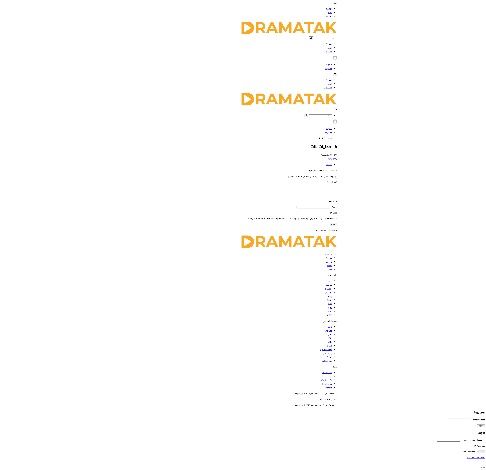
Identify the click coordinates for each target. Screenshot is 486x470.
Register (328, 68)
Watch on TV (326, 380)
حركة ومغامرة (326, 349)
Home (329, 138)
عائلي (330, 334)
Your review (331, 201)
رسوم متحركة (326, 353)
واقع (330, 342)
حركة (330, 304)
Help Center (327, 384)
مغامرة (329, 311)
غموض (329, 346)
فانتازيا (329, 315)
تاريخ (330, 307)
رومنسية (328, 288)
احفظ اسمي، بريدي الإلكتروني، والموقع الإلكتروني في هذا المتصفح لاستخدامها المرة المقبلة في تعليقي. (289, 218)
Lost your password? (476, 457)
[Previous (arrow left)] (484, 467)
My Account (327, 372)
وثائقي (329, 338)
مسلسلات (328, 16)
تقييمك (334, 182)
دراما (330, 281)
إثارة (330, 296)
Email (334, 213)
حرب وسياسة (326, 361)
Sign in (329, 65)
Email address (478, 420)
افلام (330, 12)
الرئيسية (329, 9)
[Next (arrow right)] (481, 467)
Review (329, 164)
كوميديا (329, 285)
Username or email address (473, 440)
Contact (328, 388)
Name (334, 207)
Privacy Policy (326, 399)
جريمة (329, 300)
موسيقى (328, 292)
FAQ (330, 376)
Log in (482, 452)
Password (480, 446)
